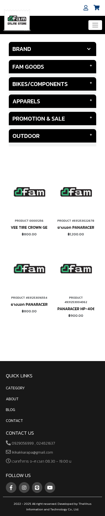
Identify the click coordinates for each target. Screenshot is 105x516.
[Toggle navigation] (95, 25)
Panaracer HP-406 (76, 309)
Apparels (26, 101)
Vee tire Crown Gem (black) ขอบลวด (46, 227)
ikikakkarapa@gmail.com (32, 452)
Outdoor (26, 136)
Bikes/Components (40, 84)
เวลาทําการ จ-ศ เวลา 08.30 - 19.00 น (41, 461)
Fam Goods (28, 66)
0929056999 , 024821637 (33, 443)
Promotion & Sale (38, 118)
